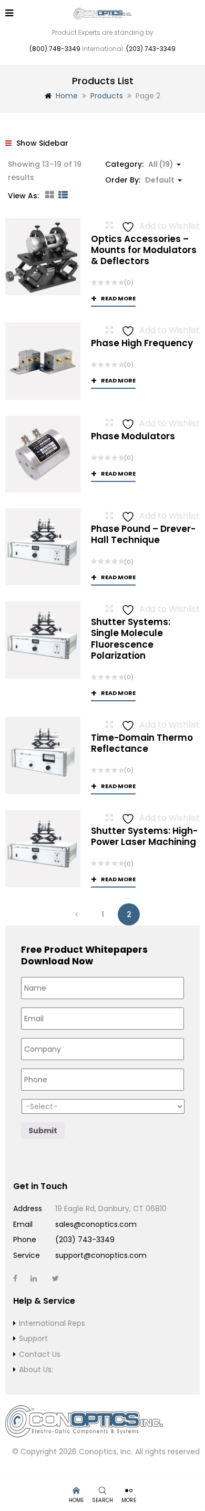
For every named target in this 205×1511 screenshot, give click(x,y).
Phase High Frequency (142, 343)
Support (33, 1338)
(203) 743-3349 (151, 48)
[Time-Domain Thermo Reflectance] (42, 755)
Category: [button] (139, 164)
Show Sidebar (41, 143)
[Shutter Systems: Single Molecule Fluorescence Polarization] (42, 639)
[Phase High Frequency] (42, 361)
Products (106, 95)
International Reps (52, 1323)
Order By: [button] (140, 180)
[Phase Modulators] (42, 454)
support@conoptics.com (101, 1255)
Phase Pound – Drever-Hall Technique (143, 534)
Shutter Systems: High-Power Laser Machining (144, 836)
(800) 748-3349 (54, 48)
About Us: (36, 1369)
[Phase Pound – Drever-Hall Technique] (42, 546)
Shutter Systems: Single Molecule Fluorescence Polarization (130, 639)
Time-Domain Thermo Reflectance (142, 743)
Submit (42, 1130)
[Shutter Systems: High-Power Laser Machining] (42, 848)
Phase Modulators (133, 436)
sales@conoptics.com (96, 1224)
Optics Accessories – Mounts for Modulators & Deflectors (144, 250)
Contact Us (39, 1354)
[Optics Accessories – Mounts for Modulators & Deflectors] (42, 256)
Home (67, 95)
